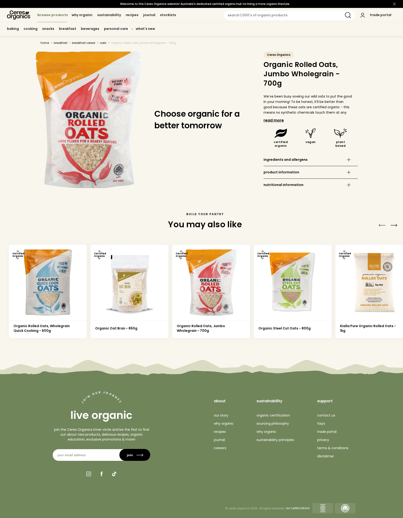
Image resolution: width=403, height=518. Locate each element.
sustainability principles (275, 440)
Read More (274, 120)
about (220, 401)
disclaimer (325, 456)
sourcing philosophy (273, 423)
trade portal (327, 431)
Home (45, 43)
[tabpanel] (48, 291)
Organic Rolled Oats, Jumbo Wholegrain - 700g (143, 43)
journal (219, 440)
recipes (220, 431)
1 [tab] (106, 346)
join (130, 455)
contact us (326, 415)
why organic (224, 423)
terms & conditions (332, 448)
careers (220, 448)
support (325, 401)
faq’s (321, 423)
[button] (311, 160)
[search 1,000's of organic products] (348, 15)
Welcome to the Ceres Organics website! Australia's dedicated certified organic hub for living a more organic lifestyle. (205, 4)
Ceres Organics (278, 55)
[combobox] (289, 15)
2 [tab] (304, 346)
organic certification (273, 415)
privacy (323, 440)
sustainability (269, 401)
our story (221, 415)
